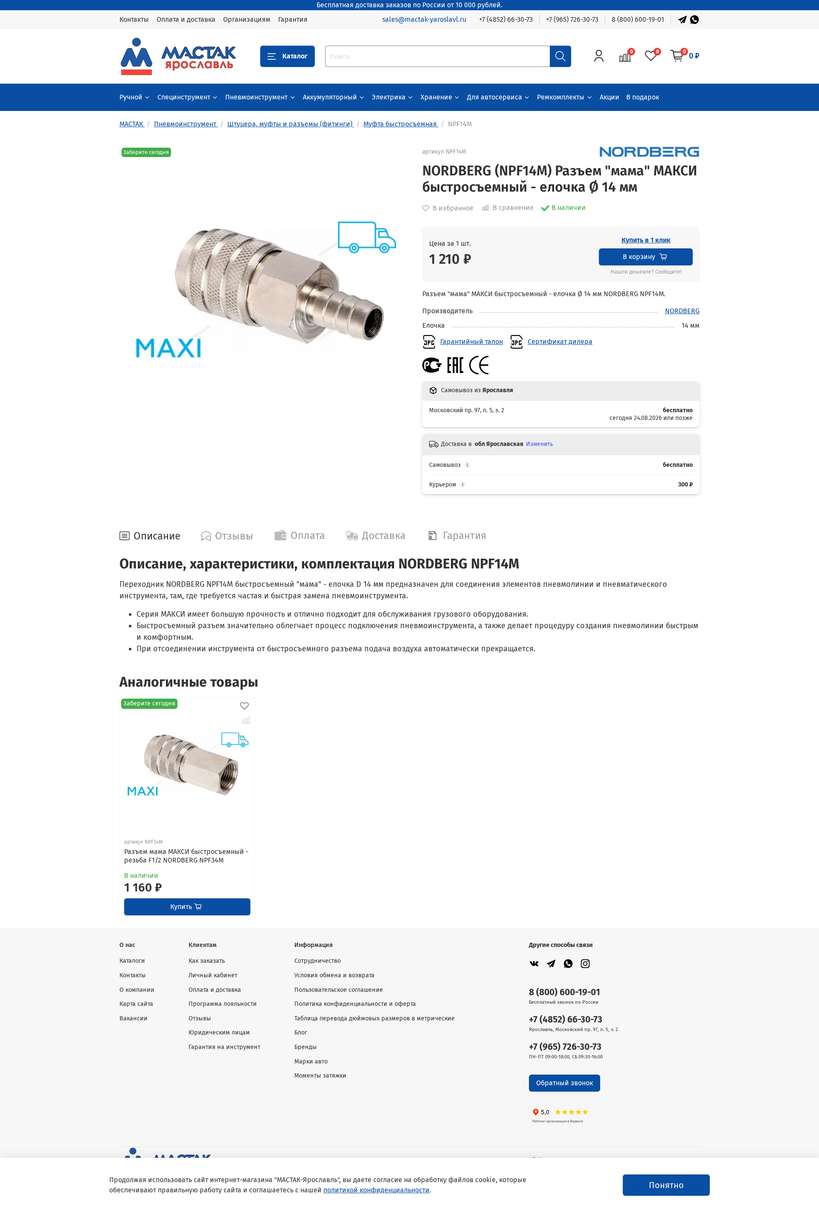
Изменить (539, 444)
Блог (300, 1032)
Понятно (666, 1185)
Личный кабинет (213, 975)
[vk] (534, 963)
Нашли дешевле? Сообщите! (646, 272)
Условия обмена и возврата (334, 975)
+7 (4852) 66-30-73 (506, 19)
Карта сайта (136, 1004)
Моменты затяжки (320, 1075)
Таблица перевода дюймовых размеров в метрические (374, 1018)
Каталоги (132, 960)
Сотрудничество (317, 960)
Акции (609, 97)
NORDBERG (682, 311)
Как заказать (207, 960)
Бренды (305, 1047)
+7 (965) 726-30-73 (572, 19)
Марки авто (311, 1061)
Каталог (295, 56)
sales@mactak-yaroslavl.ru (424, 19)
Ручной (130, 97)
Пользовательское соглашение (338, 989)
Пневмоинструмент (256, 97)
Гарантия (293, 19)
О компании (136, 989)
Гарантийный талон (471, 342)
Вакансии (133, 1018)
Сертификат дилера (560, 342)
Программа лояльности (223, 1004)
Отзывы (200, 1018)
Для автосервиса (494, 97)
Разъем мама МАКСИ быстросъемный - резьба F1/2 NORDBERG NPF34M (186, 856)
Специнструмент (183, 97)
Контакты (134, 19)
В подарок (642, 97)
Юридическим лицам (219, 1032)
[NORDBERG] (649, 151)
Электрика (389, 97)
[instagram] (585, 963)
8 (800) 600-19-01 (638, 19)
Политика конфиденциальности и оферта (355, 1004)
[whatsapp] (568, 963)
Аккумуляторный (330, 97)
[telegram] (551, 963)
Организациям (246, 19)
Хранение (436, 97)
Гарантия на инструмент (224, 1047)
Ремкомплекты (560, 97)
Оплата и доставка (186, 19)
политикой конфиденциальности (376, 1190)
